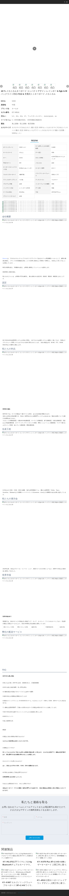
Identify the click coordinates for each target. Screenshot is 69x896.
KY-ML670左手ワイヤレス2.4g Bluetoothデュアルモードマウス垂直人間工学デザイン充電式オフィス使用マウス (17, 863)
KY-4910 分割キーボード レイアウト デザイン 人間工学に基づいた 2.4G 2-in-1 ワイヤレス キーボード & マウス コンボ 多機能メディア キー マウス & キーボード (52, 882)
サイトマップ (22, 893)
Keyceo (5, 258)
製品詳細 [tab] (34, 140)
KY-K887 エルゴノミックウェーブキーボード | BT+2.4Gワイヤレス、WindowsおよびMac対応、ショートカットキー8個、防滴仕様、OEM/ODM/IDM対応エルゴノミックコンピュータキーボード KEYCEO (17, 884)
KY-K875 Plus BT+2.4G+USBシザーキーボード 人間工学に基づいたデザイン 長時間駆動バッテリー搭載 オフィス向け (51, 863)
